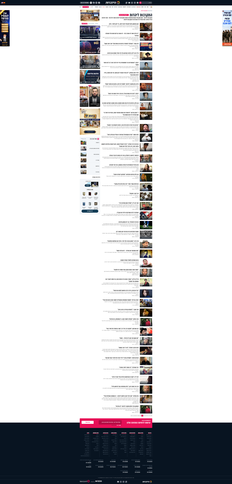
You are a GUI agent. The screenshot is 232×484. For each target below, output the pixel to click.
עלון (112, 7)
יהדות (142, 434)
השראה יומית (133, 450)
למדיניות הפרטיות (114, 425)
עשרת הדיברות (114, 440)
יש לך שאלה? (83, 139)
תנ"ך (116, 436)
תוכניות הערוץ (132, 432)
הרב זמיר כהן (133, 7)
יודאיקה (115, 454)
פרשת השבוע (141, 450)
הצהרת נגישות (148, 454)
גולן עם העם (133, 443)
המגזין (142, 436)
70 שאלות (124, 7)
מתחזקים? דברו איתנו (85, 2)
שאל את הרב (120, 7)
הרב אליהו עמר (105, 454)
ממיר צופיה (150, 470)
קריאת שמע (87, 445)
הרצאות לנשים (96, 448)
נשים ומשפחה (96, 432)
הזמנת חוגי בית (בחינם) (99, 465)
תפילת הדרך (87, 448)
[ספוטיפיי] (91, 3)
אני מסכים (115, 425)
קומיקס (125, 445)
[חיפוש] (140, 3)
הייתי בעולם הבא (132, 452)
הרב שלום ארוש (105, 450)
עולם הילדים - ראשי (123, 434)
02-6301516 (149, 468)
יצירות (125, 450)
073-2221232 (100, 461)
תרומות (104, 7)
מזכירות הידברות (149, 460)
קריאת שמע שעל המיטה (85, 455)
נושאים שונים (114, 432)
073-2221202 (125, 472)
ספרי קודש (115, 452)
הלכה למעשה (132, 440)
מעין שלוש (87, 443)
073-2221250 (137, 472)
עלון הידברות (149, 438)
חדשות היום (141, 438)
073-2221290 (100, 467)
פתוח (134, 441)
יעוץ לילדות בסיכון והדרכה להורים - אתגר (85, 460)
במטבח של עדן (132, 438)
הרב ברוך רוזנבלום (105, 447)
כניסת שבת (149, 445)
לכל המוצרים (90, 211)
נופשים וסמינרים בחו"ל (124, 470)
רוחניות (142, 441)
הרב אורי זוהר (106, 448)
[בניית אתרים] (98, 481)
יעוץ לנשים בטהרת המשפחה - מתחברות (147, 466)
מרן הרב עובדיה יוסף (104, 436)
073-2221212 (137, 461)
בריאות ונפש (114, 447)
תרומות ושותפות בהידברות (135, 460)
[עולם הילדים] (99, 3)
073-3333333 (149, 472)
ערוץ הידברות (149, 436)
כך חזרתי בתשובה (132, 448)
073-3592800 (113, 461)
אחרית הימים (114, 448)
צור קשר (100, 7)
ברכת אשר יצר (86, 454)
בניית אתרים (93, 481)
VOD (147, 7)
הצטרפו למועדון (85, 6)
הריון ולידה (97, 447)
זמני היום (115, 7)
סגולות (115, 443)
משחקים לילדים (123, 443)
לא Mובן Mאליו (132, 436)
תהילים (88, 447)
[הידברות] (113, 3)
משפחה (141, 443)
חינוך (116, 445)
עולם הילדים (129, 7)
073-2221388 (125, 461)
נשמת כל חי (87, 452)
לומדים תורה (114, 434)
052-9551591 (125, 467)
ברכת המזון (87, 441)
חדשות (142, 7)
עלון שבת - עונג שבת (124, 460)
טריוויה (125, 447)
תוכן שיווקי (141, 454)
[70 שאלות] (93, 3)
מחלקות (107, 7)
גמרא (116, 438)
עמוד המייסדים (148, 452)
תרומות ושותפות (148, 448)
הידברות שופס (149, 450)
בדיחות (125, 438)
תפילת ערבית (86, 438)
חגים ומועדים (141, 452)
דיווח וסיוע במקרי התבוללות (111, 465)
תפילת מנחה (87, 436)
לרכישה (87, 185)
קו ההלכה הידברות (137, 465)
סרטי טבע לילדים (123, 448)
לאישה (97, 434)
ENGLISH (96, 7)
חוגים (125, 452)
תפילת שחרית (86, 434)
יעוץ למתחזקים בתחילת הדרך (98, 460)
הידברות (149, 432)
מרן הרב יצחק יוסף (105, 438)
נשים (142, 440)
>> (131, 415)
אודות (150, 455)
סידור (88, 432)
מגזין (145, 7)
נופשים (150, 447)
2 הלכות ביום (149, 441)
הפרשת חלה (96, 450)
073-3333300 (137, 467)
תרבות (142, 447)
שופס (110, 7)
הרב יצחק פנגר (105, 440)
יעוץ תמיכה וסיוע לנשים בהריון (123, 465)
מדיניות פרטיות (148, 434)
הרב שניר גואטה (105, 443)
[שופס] (96, 3)
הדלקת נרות (96, 440)
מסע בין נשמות (132, 445)
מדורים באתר (140, 432)
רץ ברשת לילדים (123, 436)
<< (151, 415)
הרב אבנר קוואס (105, 452)
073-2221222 (149, 461)
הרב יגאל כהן (106, 441)
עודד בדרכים (133, 434)
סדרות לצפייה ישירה (123, 441)
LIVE (92, 7)
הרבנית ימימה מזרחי (95, 441)
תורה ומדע (141, 445)
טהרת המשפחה (96, 438)
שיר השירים (87, 450)
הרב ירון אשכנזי (105, 445)
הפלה (98, 445)
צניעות (97, 443)
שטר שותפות (138, 7)
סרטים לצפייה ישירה (122, 440)
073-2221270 (88, 467)
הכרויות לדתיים (114, 450)
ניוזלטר (150, 440)
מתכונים (97, 436)
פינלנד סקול (115, 441)
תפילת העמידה (86, 440)
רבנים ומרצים (105, 432)
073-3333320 (88, 463)
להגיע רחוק (133, 447)
